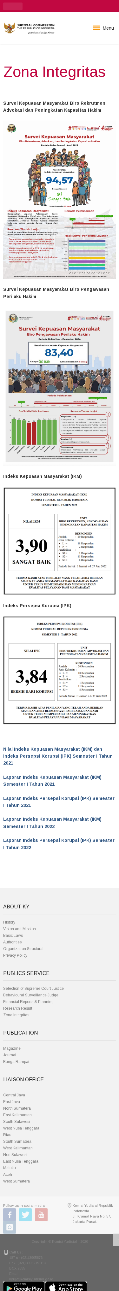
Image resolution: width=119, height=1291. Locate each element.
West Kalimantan (18, 1148)
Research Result (17, 1008)
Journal (9, 1055)
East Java (11, 1102)
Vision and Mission (19, 929)
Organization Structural (23, 949)
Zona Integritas (16, 1015)
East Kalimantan (17, 1115)
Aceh (7, 1174)
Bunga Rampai (16, 1061)
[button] (13, 6)
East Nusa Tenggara (20, 1161)
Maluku (9, 1168)
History (9, 922)
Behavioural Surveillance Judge (30, 995)
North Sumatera (17, 1108)
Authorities (12, 942)
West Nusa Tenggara (21, 1128)
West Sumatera (16, 1181)
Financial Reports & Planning (28, 1002)
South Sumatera (17, 1141)
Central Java (14, 1095)
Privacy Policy (15, 955)
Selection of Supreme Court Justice (33, 988)
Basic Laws (13, 935)
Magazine (12, 1048)
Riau (7, 1135)
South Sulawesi (16, 1121)
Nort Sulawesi (15, 1155)
